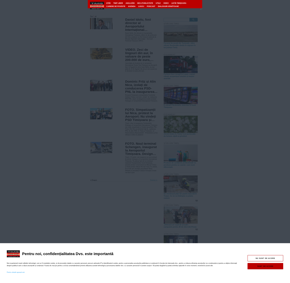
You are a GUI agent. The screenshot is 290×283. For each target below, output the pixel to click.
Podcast (151, 6)
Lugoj (141, 6)
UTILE (158, 3)
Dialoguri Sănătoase (168, 6)
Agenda (131, 6)
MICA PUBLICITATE (145, 3)
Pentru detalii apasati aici (16, 272)
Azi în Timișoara (178, 3)
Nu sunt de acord (265, 258)
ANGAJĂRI (130, 3)
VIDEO (166, 3)
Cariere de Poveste (115, 6)
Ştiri (108, 3)
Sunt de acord (265, 266)
